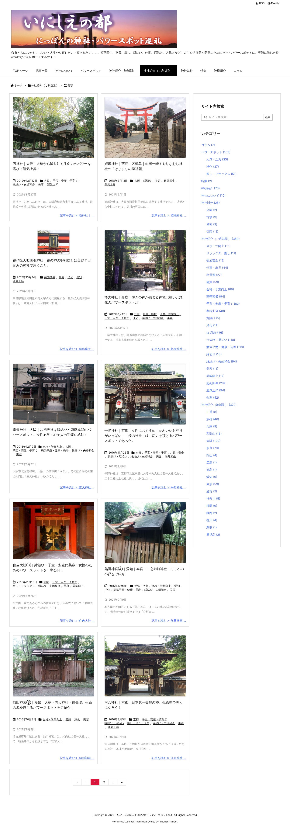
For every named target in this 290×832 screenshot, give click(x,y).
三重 (136, 314)
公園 (211, 210)
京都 (138, 452)
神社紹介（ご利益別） (45, 85)
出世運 (214, 275)
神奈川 (213, 498)
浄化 (70, 277)
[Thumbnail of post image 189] (53, 530)
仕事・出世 (150, 314)
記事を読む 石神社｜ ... (77, 215)
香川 (211, 520)
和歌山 (214, 433)
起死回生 (169, 180)
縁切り (147, 180)
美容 (41, 184)
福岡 (211, 505)
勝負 (212, 282)
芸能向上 (78, 585)
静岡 (211, 513)
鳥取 (211, 527)
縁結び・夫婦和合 (24, 184)
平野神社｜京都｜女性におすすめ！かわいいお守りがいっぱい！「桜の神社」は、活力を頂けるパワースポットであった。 (143, 435)
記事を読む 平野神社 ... (169, 487)
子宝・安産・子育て (65, 180)
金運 (212, 397)
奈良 (61, 277)
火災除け (214, 332)
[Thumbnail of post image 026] (145, 127)
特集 (206, 181)
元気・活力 (141, 585)
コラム (208, 145)
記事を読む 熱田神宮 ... (169, 620)
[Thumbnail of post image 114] (53, 242)
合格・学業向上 (169, 314)
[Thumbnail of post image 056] (53, 127)
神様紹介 (210, 188)
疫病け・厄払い (117, 456)
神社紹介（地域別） (219, 404)
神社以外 (210, 202)
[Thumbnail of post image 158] (53, 394)
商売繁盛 (49, 277)
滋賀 (211, 491)
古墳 (211, 217)
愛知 (177, 585)
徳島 (211, 469)
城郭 (211, 224)
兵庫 (211, 426)
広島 (211, 462)
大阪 (46, 180)
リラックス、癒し (221, 253)
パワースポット (215, 152)
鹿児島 (213, 534)
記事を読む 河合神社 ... (169, 758)
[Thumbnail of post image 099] (145, 665)
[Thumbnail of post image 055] (145, 260)
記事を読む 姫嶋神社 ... (169, 215)
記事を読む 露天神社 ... (77, 487)
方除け (213, 318)
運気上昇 (52, 184)
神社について (213, 195)
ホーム (18, 85)
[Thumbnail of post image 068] (53, 665)
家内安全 (178, 452)
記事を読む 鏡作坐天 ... (77, 349)
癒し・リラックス (24, 585)
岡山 (211, 455)
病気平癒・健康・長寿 (55, 450)
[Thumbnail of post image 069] (145, 532)
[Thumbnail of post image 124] (145, 394)
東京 (212, 484)
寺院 (212, 231)
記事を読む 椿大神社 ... (169, 349)
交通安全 (215, 260)
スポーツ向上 (218, 246)
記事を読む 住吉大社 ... (77, 620)
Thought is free (168, 821)
